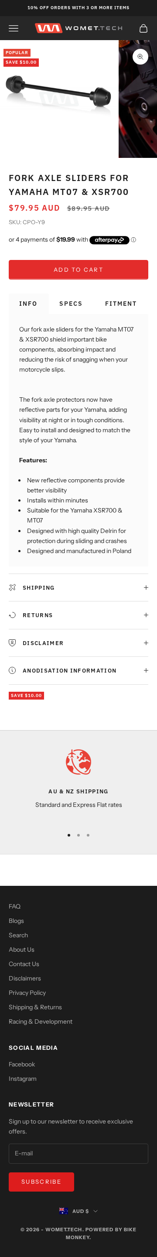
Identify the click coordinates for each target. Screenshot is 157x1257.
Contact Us (24, 964)
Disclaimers (25, 978)
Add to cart (78, 269)
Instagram (23, 1079)
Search (18, 935)
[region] (78, 784)
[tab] (29, 304)
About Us (21, 949)
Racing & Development (40, 1021)
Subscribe (41, 1181)
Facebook (22, 1064)
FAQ (14, 906)
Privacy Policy (27, 993)
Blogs (16, 921)
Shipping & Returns (35, 1007)
